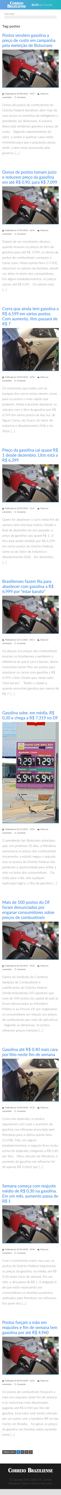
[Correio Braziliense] (18, 5)
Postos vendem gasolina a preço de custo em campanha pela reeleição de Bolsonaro (28, 40)
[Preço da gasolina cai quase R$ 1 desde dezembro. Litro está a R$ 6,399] (30, 483)
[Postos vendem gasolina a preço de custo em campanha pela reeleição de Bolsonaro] (30, 68)
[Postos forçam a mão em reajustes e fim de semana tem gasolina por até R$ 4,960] (30, 1355)
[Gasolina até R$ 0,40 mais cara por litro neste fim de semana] (30, 1080)
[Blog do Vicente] (43, 5)
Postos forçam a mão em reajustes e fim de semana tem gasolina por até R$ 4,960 (29, 1328)
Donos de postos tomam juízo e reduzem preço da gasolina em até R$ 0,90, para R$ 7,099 (29, 177)
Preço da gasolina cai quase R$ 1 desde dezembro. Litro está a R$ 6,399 (30, 455)
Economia (21, 97)
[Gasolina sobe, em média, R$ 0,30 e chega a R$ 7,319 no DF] (30, 772)
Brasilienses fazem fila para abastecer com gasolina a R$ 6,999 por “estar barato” (28, 586)
